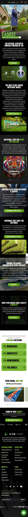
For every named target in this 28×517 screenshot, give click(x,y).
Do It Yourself (5, 459)
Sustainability (19, 460)
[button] (23, 166)
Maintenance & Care (20, 457)
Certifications (19, 452)
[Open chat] (24, 513)
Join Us (23, 499)
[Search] (21, 2)
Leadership (4, 477)
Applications (4, 452)
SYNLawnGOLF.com (6, 449)
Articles (17, 449)
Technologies (5, 480)
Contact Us (4, 474)
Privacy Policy (18, 472)
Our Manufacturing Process (14, 211)
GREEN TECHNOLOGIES (14, 114)
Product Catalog (6, 462)
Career (3, 469)
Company (4, 472)
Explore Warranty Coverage (14, 236)
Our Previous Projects (14, 420)
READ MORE (14, 284)
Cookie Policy (18, 469)
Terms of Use (18, 474)
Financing (17, 455)
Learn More (14, 63)
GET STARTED (14, 317)
